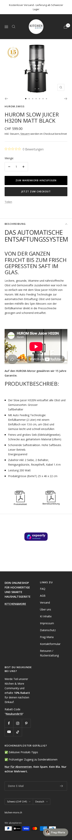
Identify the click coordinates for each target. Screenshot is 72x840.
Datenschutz (48, 630)
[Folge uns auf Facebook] (9, 723)
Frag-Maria (47, 637)
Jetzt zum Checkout (36, 191)
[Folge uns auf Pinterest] (26, 723)
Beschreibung (15, 224)
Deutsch (39, 801)
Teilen (8, 202)
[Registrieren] (61, 786)
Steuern (25, 133)
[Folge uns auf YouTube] (9, 732)
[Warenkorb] (65, 27)
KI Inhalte (46, 616)
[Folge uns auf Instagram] (17, 723)
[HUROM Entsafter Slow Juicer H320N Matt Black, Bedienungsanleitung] (50, 491)
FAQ (42, 589)
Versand (45, 602)
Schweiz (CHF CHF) (17, 801)
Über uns (45, 609)
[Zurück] (6, 98)
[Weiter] (65, 98)
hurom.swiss (15, 106)
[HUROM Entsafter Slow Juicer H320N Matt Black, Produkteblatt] (20, 491)
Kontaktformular (50, 644)
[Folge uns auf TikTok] (17, 732)
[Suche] (13, 26)
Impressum (47, 623)
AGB (43, 595)
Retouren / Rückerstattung (49, 653)
